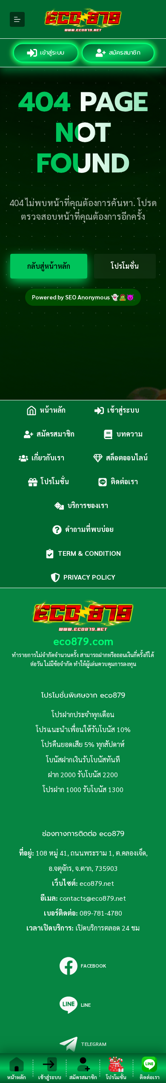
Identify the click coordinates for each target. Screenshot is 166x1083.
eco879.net (97, 883)
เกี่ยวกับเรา (47, 458)
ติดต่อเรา (124, 481)
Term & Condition (89, 553)
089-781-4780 (101, 912)
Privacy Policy (89, 577)
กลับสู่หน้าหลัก (48, 265)
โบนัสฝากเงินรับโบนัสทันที (83, 759)
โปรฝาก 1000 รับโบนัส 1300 (83, 789)
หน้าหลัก (53, 410)
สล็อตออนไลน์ (127, 458)
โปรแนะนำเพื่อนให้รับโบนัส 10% (83, 729)
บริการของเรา (89, 505)
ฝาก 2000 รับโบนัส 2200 (83, 774)
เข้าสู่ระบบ (51, 53)
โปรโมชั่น (125, 265)
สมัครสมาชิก (123, 53)
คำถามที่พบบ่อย (89, 529)
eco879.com (83, 641)
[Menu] (17, 19)
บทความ (129, 434)
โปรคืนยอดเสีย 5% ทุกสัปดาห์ (83, 744)
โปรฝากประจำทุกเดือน (83, 714)
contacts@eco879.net (93, 897)
